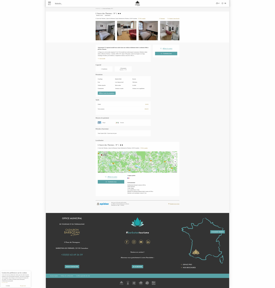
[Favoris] (223, 3)
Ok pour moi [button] (23, 285)
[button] (58, 3)
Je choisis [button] (8, 285)
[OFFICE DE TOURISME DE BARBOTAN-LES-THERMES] (137, 3)
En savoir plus (5, 282)
